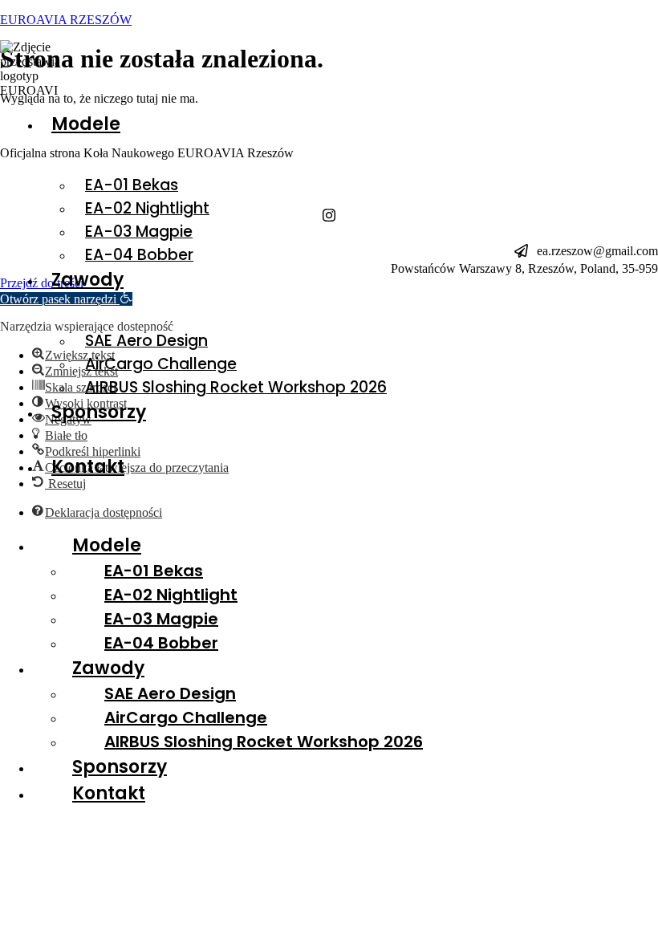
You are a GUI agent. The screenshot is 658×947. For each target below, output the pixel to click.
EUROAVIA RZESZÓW (66, 19)
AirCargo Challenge (161, 364)
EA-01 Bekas (131, 185)
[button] (405, 179)
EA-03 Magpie (139, 231)
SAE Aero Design (146, 341)
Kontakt (87, 466)
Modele (85, 124)
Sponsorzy (98, 412)
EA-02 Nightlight (147, 208)
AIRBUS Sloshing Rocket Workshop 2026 (236, 387)
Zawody (87, 279)
